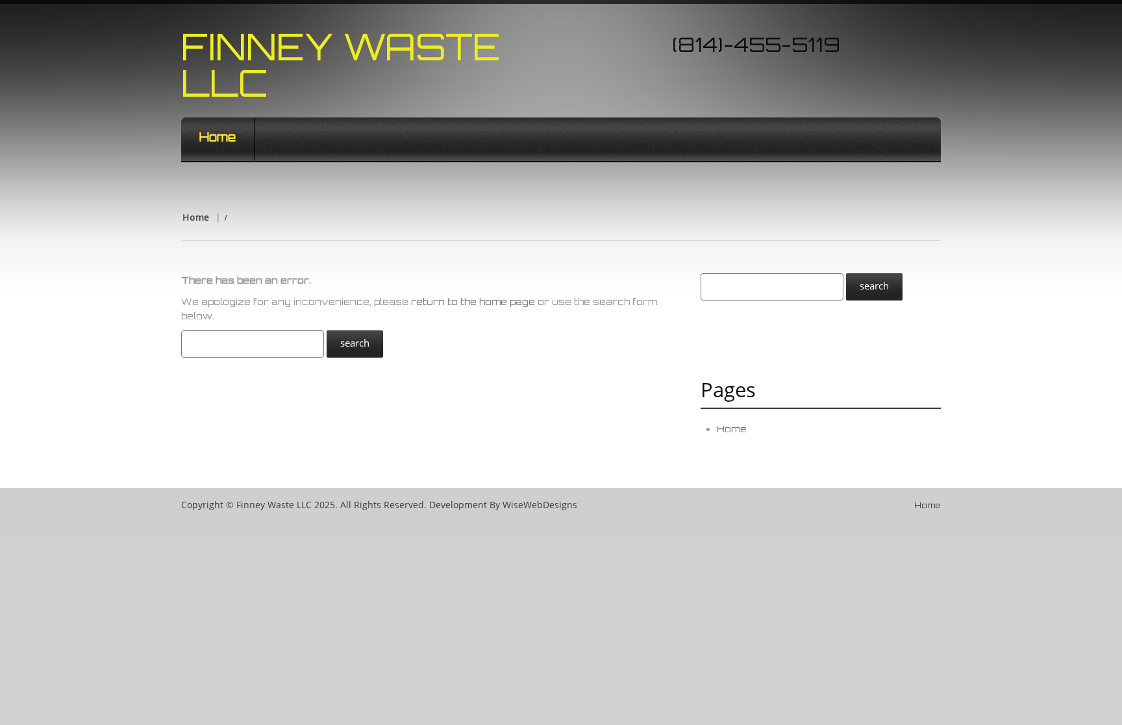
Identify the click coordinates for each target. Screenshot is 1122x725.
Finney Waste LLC (341, 64)
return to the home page (473, 301)
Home (217, 137)
